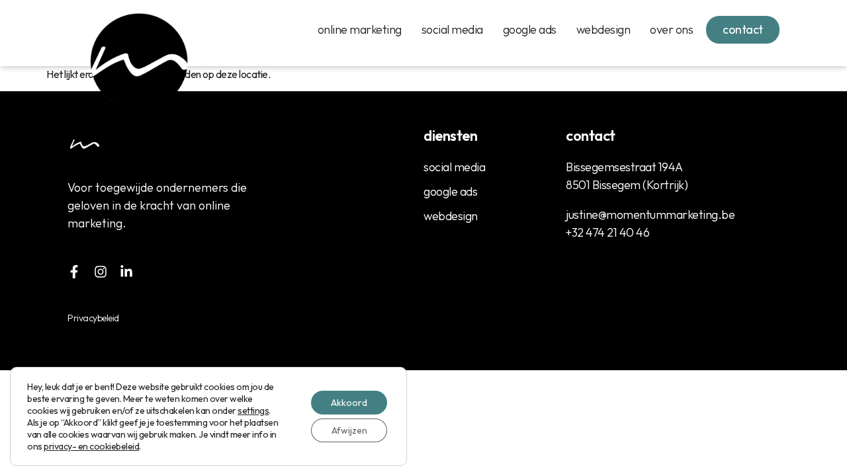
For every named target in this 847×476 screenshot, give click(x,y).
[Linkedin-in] (126, 271)
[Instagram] (100, 271)
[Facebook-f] (74, 271)
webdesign (603, 29)
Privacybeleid (93, 318)
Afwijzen (349, 430)
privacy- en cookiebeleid (91, 446)
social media (452, 29)
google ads (530, 29)
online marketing (360, 29)
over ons (671, 29)
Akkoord (349, 403)
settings (253, 410)
